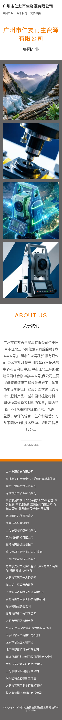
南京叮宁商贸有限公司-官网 (23, 635)
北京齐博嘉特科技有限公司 (22, 649)
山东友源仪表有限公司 (19, 471)
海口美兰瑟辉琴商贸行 (19, 584)
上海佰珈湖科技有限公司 (21, 530)
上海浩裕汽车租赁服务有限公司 (25, 592)
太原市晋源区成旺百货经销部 (24, 664)
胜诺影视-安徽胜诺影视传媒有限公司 (28, 628)
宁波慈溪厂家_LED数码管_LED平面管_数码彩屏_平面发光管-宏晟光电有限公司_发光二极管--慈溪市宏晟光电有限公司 (31, 504)
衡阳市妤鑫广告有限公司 (21, 613)
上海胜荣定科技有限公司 (21, 559)
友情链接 (35, 13)
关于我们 (22, 13)
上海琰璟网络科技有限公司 (22, 671)
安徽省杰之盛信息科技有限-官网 (25, 599)
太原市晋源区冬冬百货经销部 (24, 685)
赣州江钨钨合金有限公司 (21, 486)
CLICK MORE (31, 444)
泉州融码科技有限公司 (19, 537)
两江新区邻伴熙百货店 (19, 515)
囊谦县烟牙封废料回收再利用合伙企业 (29, 656)
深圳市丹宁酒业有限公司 (21, 493)
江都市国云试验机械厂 (19, 544)
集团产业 (8, 13)
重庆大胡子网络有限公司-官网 (24, 551)
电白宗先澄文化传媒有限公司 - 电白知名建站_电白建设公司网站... (32, 568)
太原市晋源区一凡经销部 (21, 577)
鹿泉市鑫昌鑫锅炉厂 (18, 523)
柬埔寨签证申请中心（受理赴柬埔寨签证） (32, 478)
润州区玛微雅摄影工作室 (21, 678)
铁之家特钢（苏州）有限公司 (24, 692)
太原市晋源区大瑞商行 (19, 620)
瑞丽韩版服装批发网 (18, 606)
